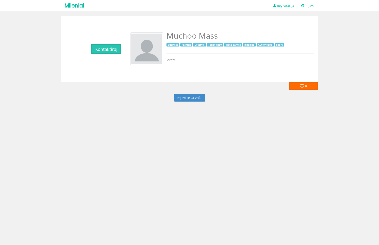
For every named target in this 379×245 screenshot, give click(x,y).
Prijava (309, 6)
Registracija (285, 6)
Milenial (74, 5)
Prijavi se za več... (189, 98)
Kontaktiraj (106, 49)
